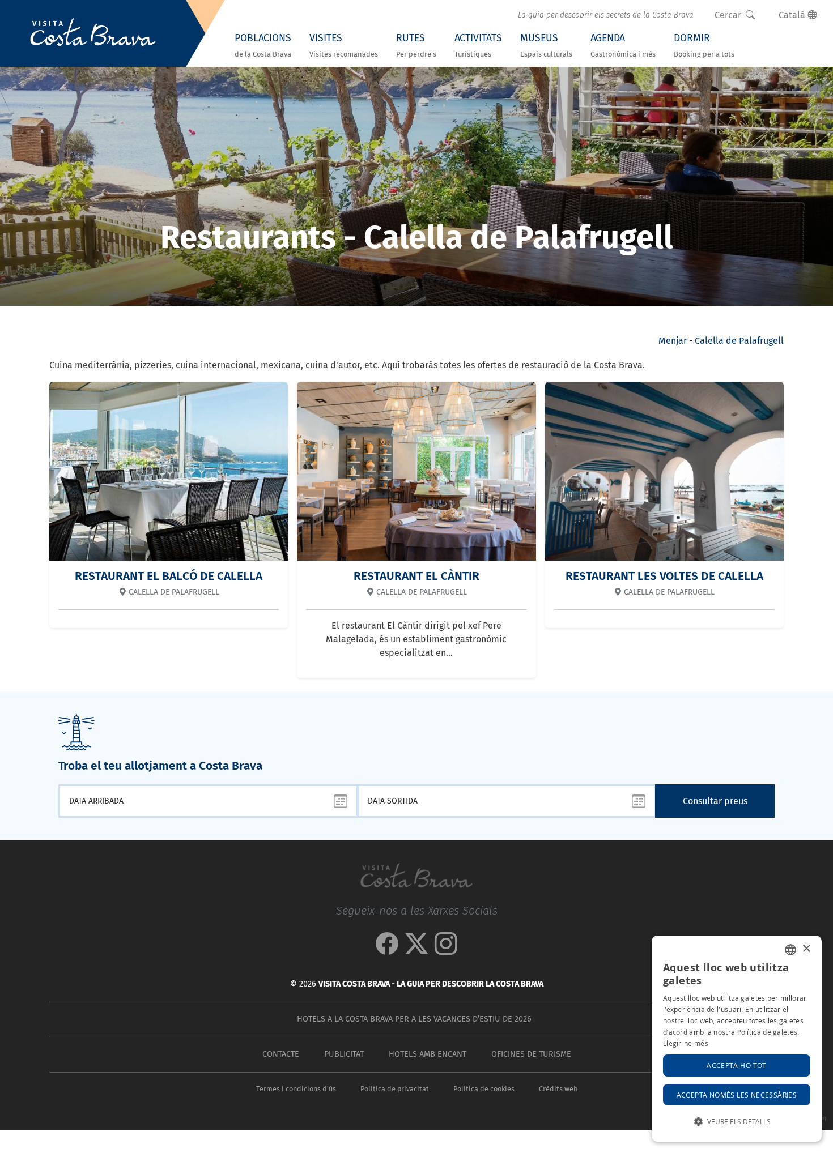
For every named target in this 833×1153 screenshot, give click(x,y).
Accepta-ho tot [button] (737, 1065)
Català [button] (793, 15)
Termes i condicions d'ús (296, 1088)
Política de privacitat (394, 1088)
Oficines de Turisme (531, 1054)
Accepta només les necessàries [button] (737, 1094)
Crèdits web (558, 1088)
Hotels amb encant (427, 1054)
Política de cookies (484, 1088)
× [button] (806, 949)
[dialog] (737, 1039)
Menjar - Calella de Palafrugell (721, 340)
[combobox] (790, 949)
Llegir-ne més (685, 1043)
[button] (736, 1121)
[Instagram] (446, 949)
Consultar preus (715, 801)
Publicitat (344, 1054)
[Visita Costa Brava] (93, 33)
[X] (416, 949)
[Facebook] (387, 949)
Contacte (280, 1054)
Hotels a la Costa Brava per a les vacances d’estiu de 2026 (414, 1019)
